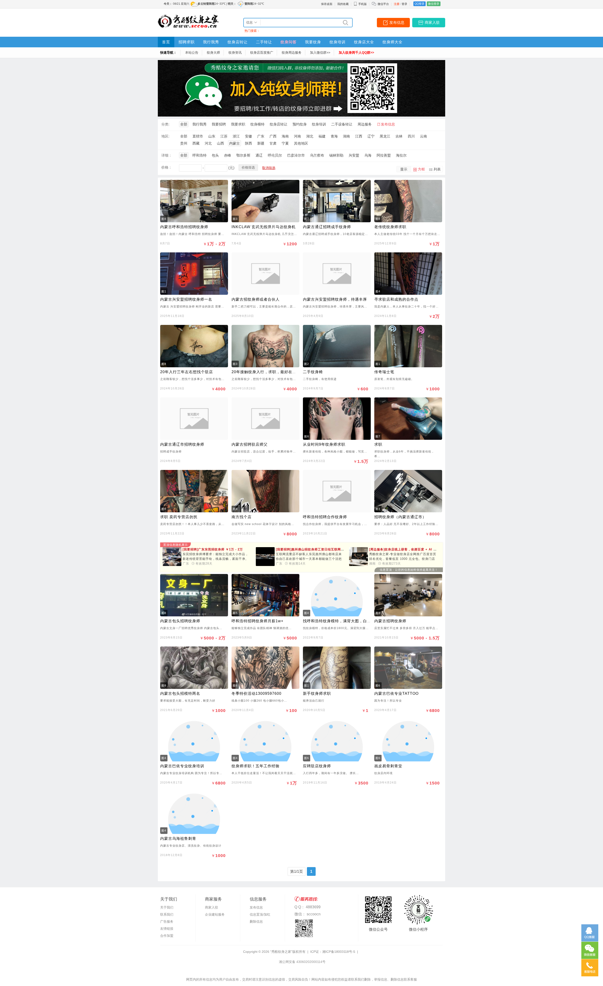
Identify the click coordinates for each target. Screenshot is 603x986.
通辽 (259, 155)
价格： (166, 167)
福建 (322, 136)
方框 (421, 169)
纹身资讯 (235, 52)
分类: (165, 124)
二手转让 (264, 42)
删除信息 (256, 921)
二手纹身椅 (313, 372)
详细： (166, 155)
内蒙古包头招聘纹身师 (180, 621)
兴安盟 (354, 155)
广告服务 (166, 921)
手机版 (362, 4)
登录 (404, 4)
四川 (411, 136)
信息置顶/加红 (260, 914)
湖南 (346, 136)
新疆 (260, 143)
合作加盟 (166, 936)
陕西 (248, 143)
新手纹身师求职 (317, 693)
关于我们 (166, 907)
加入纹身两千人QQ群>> (356, 52)
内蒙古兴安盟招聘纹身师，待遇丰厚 (335, 299)
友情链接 (166, 928)
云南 (423, 136)
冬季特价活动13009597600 (256, 693)
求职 (378, 444)
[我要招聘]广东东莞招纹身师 (213, 549)
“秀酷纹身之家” (281, 952)
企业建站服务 (215, 914)
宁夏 (285, 143)
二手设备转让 (341, 124)
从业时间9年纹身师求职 (324, 444)
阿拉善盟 (384, 155)
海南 (285, 136)
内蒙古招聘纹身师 (390, 621)
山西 (220, 143)
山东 (211, 136)
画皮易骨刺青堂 (388, 766)
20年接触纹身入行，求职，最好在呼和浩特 (270, 372)
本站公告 (191, 52)
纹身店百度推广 (261, 52)
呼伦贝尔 (275, 155)
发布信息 (396, 22)
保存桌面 (326, 4)
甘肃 (273, 143)
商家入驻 (432, 22)
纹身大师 (213, 52)
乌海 (367, 155)
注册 (396, 4)
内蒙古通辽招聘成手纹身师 (327, 227)
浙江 (236, 136)
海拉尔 (401, 155)
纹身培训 (338, 42)
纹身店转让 (238, 42)
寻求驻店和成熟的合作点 (396, 299)
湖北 (309, 136)
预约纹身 (300, 124)
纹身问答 (289, 42)
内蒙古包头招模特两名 (180, 693)
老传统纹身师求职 (390, 227)
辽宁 (371, 136)
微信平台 (383, 4)
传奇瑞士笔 (384, 372)
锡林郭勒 (336, 155)
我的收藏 (343, 4)
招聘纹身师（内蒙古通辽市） (400, 517)
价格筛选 (248, 167)
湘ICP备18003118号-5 (338, 952)
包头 (215, 155)
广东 (260, 136)
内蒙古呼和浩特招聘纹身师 (184, 227)
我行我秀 (211, 42)
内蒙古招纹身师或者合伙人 (256, 299)
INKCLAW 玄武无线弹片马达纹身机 (264, 227)
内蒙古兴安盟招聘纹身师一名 (186, 299)
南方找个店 (242, 517)
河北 (208, 143)
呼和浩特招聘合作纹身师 (325, 517)
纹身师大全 (393, 42)
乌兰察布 (317, 155)
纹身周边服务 (292, 52)
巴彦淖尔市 (296, 155)
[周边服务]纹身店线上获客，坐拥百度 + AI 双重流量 (419, 549)
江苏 (224, 136)
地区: (165, 136)
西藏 (196, 143)
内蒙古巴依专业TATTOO (396, 693)
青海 (334, 136)
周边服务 (365, 124)
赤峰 (227, 155)
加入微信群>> (320, 52)
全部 (183, 124)
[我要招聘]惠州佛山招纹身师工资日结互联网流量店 (313, 549)
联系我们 (166, 914)
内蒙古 (234, 143)
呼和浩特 (199, 155)
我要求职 (238, 124)
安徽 (248, 136)
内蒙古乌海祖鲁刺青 (178, 838)
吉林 (399, 136)
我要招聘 (219, 124)
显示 (403, 169)
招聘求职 (187, 42)
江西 (358, 136)
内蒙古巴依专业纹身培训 (182, 766)
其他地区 (301, 143)
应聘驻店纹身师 (317, 766)
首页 (166, 42)
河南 (297, 136)
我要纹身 (313, 42)
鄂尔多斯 (243, 155)
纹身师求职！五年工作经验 (256, 766)
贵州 (183, 143)
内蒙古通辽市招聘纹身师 (182, 444)
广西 (273, 136)
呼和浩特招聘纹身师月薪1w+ (257, 621)
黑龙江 (385, 136)
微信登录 (433, 3)
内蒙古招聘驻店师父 (250, 444)
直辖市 (197, 136)
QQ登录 (419, 3)
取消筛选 (268, 168)
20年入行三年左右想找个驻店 (186, 372)
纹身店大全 (364, 42)
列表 (437, 169)
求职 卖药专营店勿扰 (178, 517)
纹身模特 (257, 124)
